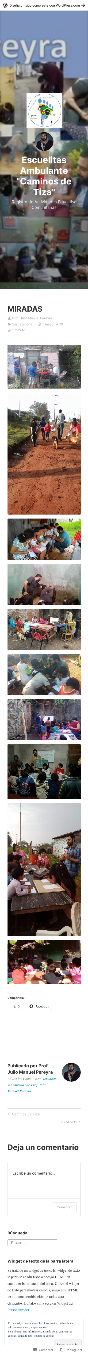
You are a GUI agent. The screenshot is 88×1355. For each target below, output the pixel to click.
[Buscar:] (32, 1242)
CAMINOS (69, 1122)
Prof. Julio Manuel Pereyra (32, 318)
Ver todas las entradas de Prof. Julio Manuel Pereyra (32, 1084)
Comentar (64, 1207)
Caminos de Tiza (23, 1115)
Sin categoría (22, 324)
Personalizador (18, 1309)
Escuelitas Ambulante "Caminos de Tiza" (44, 175)
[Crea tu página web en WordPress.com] (44, 5)
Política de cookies (44, 1335)
